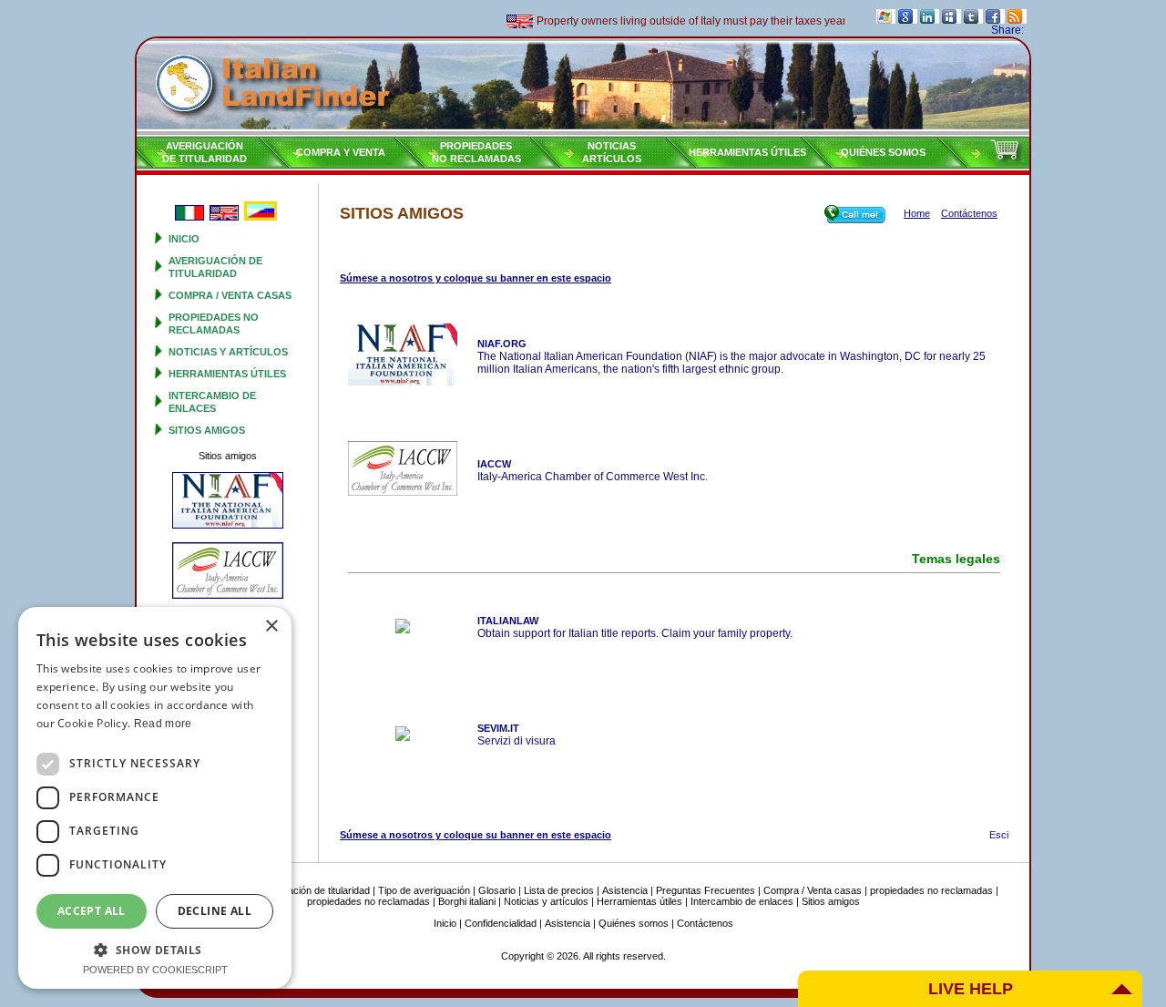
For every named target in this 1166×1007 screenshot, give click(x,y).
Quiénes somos (883, 152)
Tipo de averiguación (424, 890)
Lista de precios (559, 890)
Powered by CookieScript (155, 969)
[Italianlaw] (402, 629)
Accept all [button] (91, 911)
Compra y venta (340, 152)
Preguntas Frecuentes (705, 890)
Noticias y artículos (228, 351)
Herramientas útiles (747, 152)
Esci (998, 834)
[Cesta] (1006, 158)
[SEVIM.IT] (402, 737)
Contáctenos (705, 923)
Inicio (184, 238)
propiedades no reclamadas (931, 890)
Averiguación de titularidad (312, 890)
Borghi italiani (467, 901)
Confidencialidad (501, 923)
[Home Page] (583, 86)
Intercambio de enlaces (741, 901)
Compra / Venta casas (230, 295)
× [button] (271, 626)
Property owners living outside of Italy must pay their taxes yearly (683, 21)
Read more (163, 723)
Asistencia (625, 890)
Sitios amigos (207, 430)
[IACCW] (402, 492)
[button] (154, 949)
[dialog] (155, 798)
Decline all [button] (214, 911)
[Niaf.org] (402, 381)
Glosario (497, 890)
